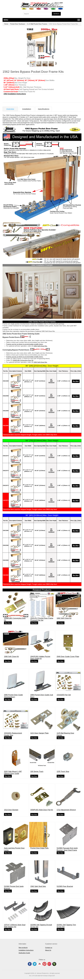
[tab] (10, 109)
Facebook (30, 964)
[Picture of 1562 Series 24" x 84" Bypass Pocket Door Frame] (15, 470)
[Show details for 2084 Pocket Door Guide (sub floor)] (42, 681)
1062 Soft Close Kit (64, 618)
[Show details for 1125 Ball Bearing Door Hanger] (68, 719)
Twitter (35, 964)
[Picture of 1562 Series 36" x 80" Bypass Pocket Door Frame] (15, 424)
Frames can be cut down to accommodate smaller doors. (24, 344)
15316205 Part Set (64, 695)
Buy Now (76, 381)
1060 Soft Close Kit (11, 656)
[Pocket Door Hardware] (24, 9)
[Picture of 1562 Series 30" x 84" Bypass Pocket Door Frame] (15, 484)
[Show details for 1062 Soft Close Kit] (68, 604)
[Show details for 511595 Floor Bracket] (68, 872)
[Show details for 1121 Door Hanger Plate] (42, 719)
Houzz (54, 964)
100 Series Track (36, 771)
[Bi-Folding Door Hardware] (53, 9)
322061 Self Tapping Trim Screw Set (66, 926)
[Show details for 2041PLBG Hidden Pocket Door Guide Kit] (42, 643)
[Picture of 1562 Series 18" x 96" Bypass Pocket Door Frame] (15, 529)
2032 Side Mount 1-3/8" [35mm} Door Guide (13, 773)
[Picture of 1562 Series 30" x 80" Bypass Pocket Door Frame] (15, 410)
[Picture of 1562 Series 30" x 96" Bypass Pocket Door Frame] (15, 559)
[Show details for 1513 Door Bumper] (15, 796)
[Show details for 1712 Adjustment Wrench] (68, 796)
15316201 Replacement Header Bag (13, 734)
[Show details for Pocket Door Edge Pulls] (42, 834)
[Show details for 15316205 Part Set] (68, 681)
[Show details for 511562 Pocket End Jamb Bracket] (15, 872)
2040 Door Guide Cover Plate (68, 656)
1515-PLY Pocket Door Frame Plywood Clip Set (41, 619)
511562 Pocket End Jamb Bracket (13, 887)
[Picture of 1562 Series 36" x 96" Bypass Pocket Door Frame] (15, 574)
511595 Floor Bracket (65, 886)
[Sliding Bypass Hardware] (39, 9)
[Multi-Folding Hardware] (60, 9)
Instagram (49, 964)
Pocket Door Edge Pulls (39, 848)
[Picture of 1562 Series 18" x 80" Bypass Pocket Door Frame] (15, 380)
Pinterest (44, 964)
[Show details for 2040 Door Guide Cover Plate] (68, 643)
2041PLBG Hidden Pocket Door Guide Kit (40, 658)
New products (23, 947)
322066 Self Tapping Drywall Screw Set (41, 926)
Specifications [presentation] (43, 109)
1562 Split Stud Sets (38, 886)
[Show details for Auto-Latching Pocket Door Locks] (15, 834)
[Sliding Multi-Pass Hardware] (46, 9)
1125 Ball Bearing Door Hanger (65, 734)
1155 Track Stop (63, 771)
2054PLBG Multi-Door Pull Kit (41, 810)
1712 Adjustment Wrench (66, 810)
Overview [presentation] (10, 109)
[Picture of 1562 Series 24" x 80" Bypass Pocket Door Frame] (15, 395)
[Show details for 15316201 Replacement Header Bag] (15, 719)
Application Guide (24, 953)
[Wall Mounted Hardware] (31, 9)
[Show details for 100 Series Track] (42, 757)
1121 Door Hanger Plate (39, 733)
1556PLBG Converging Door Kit (23, 360)
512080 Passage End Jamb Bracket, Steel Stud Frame (67, 849)
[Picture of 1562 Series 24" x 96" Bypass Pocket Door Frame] (15, 544)
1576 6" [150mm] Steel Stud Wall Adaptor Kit (14, 926)
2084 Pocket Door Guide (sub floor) (41, 696)
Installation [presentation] (26, 109)
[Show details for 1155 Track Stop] (68, 757)
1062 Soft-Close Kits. (40, 346)
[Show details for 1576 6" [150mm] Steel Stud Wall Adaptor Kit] (15, 911)
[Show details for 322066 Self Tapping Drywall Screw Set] (42, 911)
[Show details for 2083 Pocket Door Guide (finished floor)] (15, 681)
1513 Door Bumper (11, 810)
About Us (48, 950)
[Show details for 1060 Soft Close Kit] (15, 643)
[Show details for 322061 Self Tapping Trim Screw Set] (68, 911)
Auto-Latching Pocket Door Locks (14, 849)
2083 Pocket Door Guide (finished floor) (13, 696)
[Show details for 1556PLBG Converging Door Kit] (15, 604)
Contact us (48, 947)
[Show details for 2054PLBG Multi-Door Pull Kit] (42, 796)
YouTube (39, 964)
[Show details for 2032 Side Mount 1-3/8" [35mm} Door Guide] (15, 757)
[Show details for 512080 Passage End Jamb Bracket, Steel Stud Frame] (68, 834)
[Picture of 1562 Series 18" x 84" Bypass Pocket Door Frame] (15, 455)
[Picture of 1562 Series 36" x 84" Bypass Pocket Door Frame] (15, 499)
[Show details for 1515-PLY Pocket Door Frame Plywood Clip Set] (42, 604)
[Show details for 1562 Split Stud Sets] (42, 872)
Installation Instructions (26, 950)
